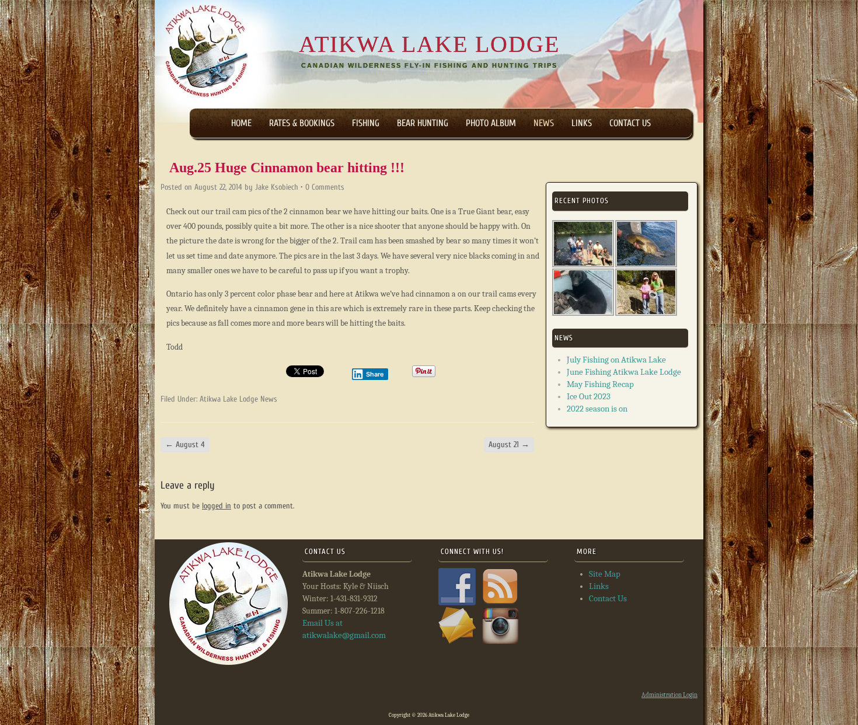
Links (581, 123)
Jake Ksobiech (276, 187)
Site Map (604, 574)
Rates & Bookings (301, 123)
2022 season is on (597, 408)
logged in (216, 506)
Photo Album (491, 123)
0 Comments (324, 187)
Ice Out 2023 (589, 396)
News (543, 123)
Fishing (365, 123)
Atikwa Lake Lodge (429, 44)
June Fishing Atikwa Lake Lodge (624, 372)
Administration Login (669, 695)
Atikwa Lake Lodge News (238, 399)
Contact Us (630, 123)
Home (241, 123)
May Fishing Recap (600, 384)
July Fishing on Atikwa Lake (616, 359)
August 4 (185, 444)
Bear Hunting (422, 123)
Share (375, 374)
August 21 (509, 444)
